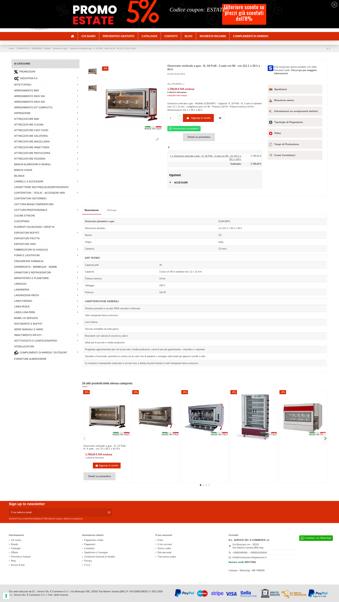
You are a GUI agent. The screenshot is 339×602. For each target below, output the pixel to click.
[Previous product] (328, 48)
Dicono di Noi (18, 565)
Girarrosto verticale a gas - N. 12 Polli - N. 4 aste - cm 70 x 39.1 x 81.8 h (105, 447)
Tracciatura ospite (166, 556)
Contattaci (89, 548)
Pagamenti (89, 544)
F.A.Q (87, 565)
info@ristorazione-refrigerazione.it (249, 557)
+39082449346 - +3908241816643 (249, 552)
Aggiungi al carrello (200, 118)
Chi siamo (16, 540)
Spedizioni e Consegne (96, 552)
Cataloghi (15, 548)
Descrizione (92, 210)
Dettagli (112, 210)
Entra (160, 540)
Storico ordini (164, 548)
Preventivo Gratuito (21, 556)
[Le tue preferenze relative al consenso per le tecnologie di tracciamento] (6, 595)
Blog (13, 560)
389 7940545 (258, 570)
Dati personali (164, 552)
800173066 (250, 562)
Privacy (88, 560)
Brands (14, 544)
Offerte (14, 552)
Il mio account (164, 544)
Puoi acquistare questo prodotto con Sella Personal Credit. (295, 70)
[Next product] (329, 48)
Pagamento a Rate (93, 540)
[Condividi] (168, 147)
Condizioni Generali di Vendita (99, 556)
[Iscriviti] (109, 512)
